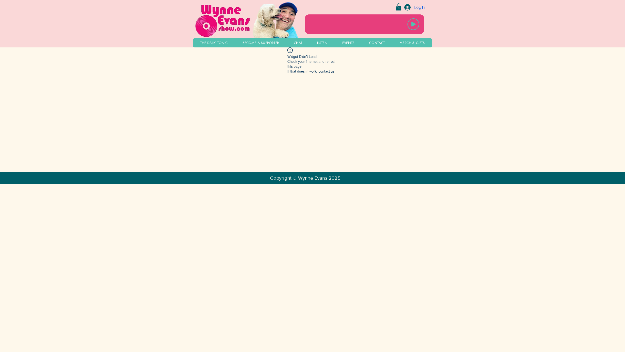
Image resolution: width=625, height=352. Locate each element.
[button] (399, 7)
